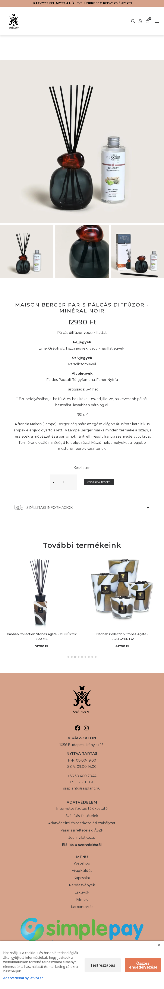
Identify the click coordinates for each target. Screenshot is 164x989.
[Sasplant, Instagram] (86, 728)
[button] (68, 657)
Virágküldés (82, 871)
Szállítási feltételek (82, 816)
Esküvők (82, 892)
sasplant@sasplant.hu (82, 788)
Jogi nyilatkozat (82, 838)
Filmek (82, 900)
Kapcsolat (82, 878)
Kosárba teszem (99, 482)
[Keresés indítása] (140, 21)
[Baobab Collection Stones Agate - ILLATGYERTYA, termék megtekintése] (122, 592)
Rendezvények (82, 885)
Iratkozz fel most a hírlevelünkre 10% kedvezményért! (82, 3)
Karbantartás (82, 907)
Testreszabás (102, 965)
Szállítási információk (49, 508)
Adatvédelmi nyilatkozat (23, 978)
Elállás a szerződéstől (82, 845)
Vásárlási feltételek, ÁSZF (82, 830)
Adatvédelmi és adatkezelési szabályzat (82, 823)
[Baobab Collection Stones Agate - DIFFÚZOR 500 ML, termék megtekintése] (42, 592)
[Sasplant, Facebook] (77, 728)
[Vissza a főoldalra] (13, 21)
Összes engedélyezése (143, 965)
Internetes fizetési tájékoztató (82, 809)
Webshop (82, 863)
